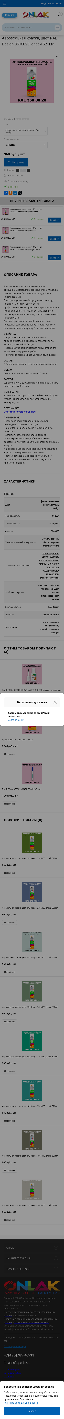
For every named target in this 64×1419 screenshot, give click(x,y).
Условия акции (16, 720)
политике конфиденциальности (21, 1402)
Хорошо (32, 1411)
